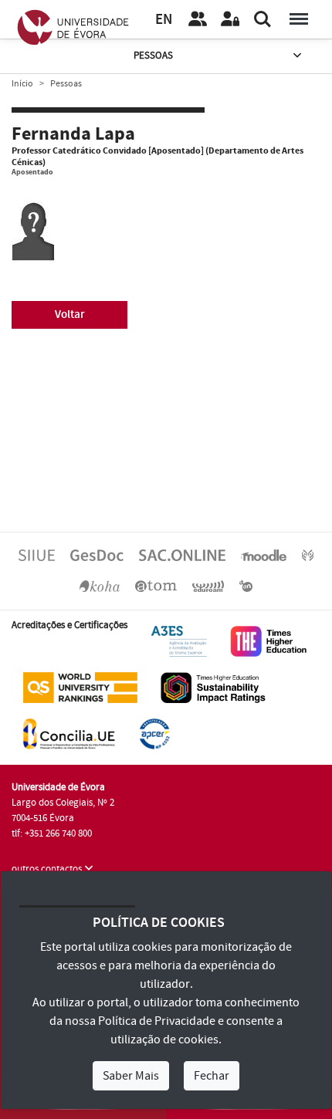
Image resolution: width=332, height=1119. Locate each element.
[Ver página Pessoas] (198, 19)
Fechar (211, 1076)
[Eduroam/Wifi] (208, 586)
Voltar (70, 314)
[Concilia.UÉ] (69, 733)
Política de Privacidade (156, 1021)
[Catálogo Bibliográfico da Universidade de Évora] (100, 586)
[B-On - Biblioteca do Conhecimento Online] (245, 586)
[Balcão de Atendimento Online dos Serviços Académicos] (182, 555)
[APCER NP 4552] (154, 733)
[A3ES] (179, 640)
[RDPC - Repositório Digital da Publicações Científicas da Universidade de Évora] (307, 555)
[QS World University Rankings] (80, 687)
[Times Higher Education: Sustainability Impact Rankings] (213, 687)
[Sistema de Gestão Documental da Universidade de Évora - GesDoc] (97, 555)
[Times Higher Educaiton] (268, 640)
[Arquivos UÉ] (156, 586)
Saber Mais (131, 1076)
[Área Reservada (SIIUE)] (230, 19)
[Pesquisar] (262, 19)
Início (22, 84)
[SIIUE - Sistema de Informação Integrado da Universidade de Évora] (37, 555)
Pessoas (153, 56)
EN (163, 19)
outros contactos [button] (48, 869)
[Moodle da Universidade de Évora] (263, 555)
